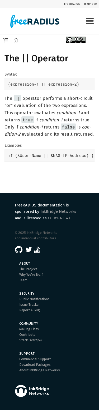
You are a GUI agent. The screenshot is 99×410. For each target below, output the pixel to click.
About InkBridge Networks (39, 370)
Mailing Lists (29, 329)
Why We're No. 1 (31, 274)
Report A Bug (29, 310)
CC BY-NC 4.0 (60, 218)
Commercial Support (35, 359)
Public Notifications (34, 299)
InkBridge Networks (58, 211)
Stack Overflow (30, 340)
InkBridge (90, 4)
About (24, 263)
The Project (28, 269)
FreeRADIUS (72, 4)
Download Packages (35, 365)
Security (26, 293)
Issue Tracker (29, 305)
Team (23, 280)
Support (27, 353)
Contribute (27, 335)
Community (28, 323)
